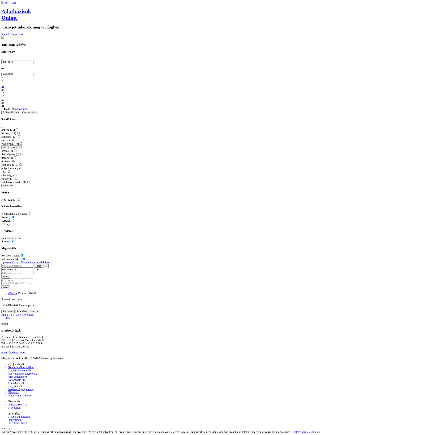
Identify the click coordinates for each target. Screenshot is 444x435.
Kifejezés (45, 262)
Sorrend (6, 241)
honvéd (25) (8, 129)
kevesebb (15, 147)
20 (6, 317)
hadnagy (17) (9, 133)
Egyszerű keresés (10, 262)
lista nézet (22, 311)
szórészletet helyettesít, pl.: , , (43, 431)
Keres (38, 265)
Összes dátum (29, 112)
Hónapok (22, 108)
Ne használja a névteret (14, 213)
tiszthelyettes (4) (10, 154)
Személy (6, 217)
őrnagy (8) (7, 150)
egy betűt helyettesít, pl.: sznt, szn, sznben (113, 431)
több (5, 147)
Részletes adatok (10, 255)
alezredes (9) (8, 140)
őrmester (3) (8, 161)
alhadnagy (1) (9, 175)
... (16, 314)
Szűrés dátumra (11, 112)
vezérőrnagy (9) (10, 143)
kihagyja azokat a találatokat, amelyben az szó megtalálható (251, 431)
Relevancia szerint (11, 238)
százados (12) (9, 136)
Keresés (5, 34)
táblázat (35, 311)
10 (2, 317)
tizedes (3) (7, 157)
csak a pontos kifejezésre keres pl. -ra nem (176, 431)
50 (9, 317)
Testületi (6, 220)
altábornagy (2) (10, 164)
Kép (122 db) (9, 199)
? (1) (4, 171)
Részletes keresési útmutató (306, 431)
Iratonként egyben (11, 259)
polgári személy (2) (12, 168)
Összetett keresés (30, 262)
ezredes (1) (7, 178)
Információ (17, 34)
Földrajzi (6, 224)
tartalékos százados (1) (14, 182)
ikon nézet (8, 311)
